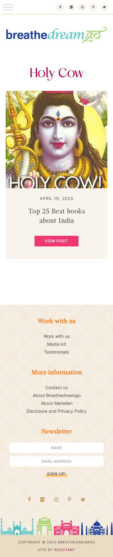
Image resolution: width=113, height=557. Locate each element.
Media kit (56, 344)
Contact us (57, 387)
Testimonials (56, 352)
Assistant (64, 550)
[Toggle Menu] (8, 7)
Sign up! (56, 474)
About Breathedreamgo (57, 395)
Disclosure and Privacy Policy (56, 411)
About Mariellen (57, 403)
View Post (56, 241)
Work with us (57, 336)
